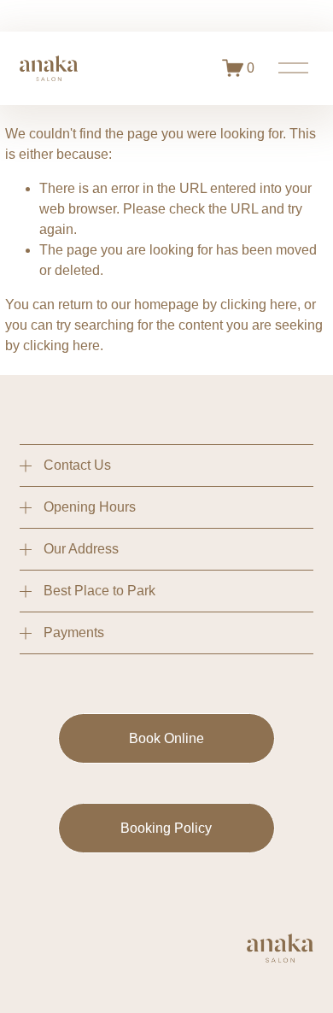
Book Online (166, 738)
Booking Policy (166, 828)
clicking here (258, 304)
